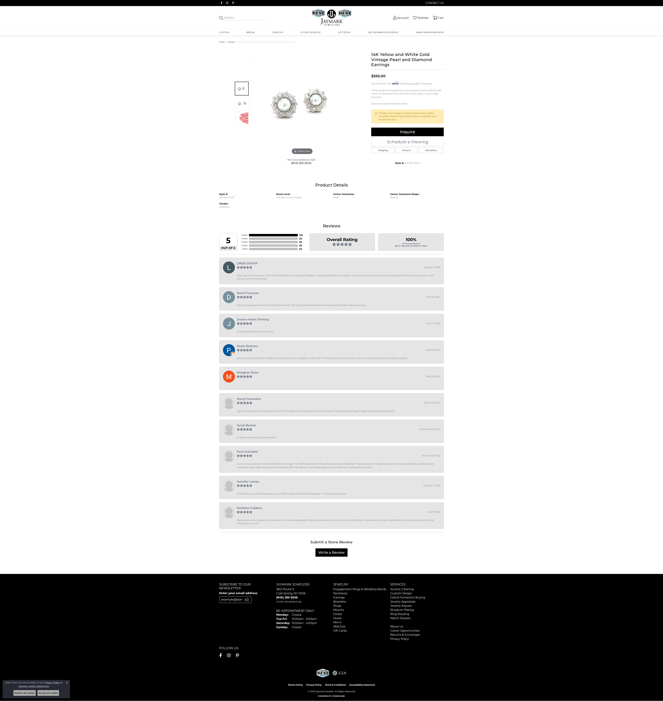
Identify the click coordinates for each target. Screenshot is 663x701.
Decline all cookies (25, 693)
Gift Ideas (344, 32)
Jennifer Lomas (248, 481)
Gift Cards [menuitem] (340, 630)
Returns (406, 150)
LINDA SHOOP (247, 263)
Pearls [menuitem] (337, 618)
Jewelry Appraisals (402, 601)
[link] (434, 3)
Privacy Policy (399, 639)
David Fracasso (248, 293)
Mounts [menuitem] (338, 610)
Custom (224, 32)
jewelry (231, 42)
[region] (302, 103)
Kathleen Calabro (249, 508)
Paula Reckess (247, 346)
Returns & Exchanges (405, 634)
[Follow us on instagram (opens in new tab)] (227, 3)
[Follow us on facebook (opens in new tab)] (221, 3)
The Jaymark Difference (383, 32)
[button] (400, 18)
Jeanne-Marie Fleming (253, 319)
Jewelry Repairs (401, 605)
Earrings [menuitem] (339, 597)
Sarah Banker (246, 425)
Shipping (383, 150)
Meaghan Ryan (247, 372)
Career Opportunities (405, 630)
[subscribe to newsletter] (246, 600)
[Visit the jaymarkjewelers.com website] (323, 673)
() (301, 235)
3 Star (245, 242)
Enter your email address (238, 593)
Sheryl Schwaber (249, 399)
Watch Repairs (400, 618)
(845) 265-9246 (301, 163)
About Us (396, 626)
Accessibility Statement (362, 685)
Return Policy (295, 685)
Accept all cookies (48, 693)
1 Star (245, 249)
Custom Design (401, 593)
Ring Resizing (399, 614)
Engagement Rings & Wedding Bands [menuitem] (359, 589)
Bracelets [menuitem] (339, 601)
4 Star (244, 238)
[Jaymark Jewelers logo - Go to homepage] (331, 18)
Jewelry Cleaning (402, 589)
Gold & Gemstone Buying (407, 597)
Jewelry (277, 32)
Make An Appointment (430, 32)
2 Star (245, 245)
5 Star (245, 235)
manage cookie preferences (33, 686)
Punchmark (338, 696)
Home (222, 42)
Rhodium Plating (402, 610)
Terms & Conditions (335, 685)
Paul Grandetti (247, 451)
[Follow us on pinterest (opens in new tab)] (233, 3)
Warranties (431, 150)
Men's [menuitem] (337, 622)
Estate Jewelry (311, 32)
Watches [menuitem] (339, 626)
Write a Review (331, 552)
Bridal (250, 32)
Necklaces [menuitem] (340, 593)
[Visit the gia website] (339, 673)
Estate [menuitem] (337, 614)
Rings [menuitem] (337, 605)
